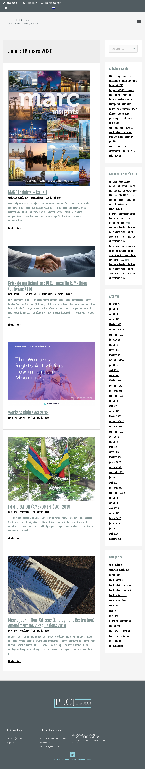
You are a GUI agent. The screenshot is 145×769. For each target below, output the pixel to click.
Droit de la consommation (121, 590)
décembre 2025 (116, 329)
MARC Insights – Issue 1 (27, 192)
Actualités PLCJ (15, 294)
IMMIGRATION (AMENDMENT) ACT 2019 (39, 506)
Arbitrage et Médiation (19, 197)
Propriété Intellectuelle (120, 631)
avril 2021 (113, 482)
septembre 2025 (117, 334)
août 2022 (114, 436)
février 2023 (115, 416)
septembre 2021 (116, 472)
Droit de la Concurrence (120, 585)
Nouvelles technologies (120, 621)
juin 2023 (113, 401)
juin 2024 (113, 365)
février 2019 (115, 538)
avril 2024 (114, 370)
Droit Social (13, 417)
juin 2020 (113, 498)
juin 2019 (113, 528)
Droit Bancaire (116, 580)
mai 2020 (113, 503)
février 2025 (115, 355)
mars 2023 (114, 411)
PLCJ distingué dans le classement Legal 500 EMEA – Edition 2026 (123, 151)
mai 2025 (113, 344)
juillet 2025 (114, 339)
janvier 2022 (115, 462)
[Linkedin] (5, 7)
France (112, 610)
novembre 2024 (116, 360)
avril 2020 (114, 508)
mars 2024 (114, 375)
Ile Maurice (36, 197)
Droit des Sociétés (32, 294)
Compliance (114, 575)
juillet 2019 (114, 523)
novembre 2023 (116, 385)
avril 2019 (113, 533)
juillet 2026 (114, 304)
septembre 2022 (117, 431)
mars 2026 (114, 319)
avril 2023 (114, 406)
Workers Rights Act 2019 (28, 412)
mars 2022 (114, 452)
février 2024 (115, 380)
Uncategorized (116, 645)
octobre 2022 (115, 426)
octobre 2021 (115, 467)
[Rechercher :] (123, 48)
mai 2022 (113, 441)
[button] (99, 8)
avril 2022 (114, 447)
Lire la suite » (14, 228)
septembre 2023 (117, 395)
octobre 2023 (115, 390)
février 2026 (115, 324)
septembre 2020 (117, 492)
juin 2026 (113, 309)
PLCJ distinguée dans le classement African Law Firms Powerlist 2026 (123, 81)
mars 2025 (114, 350)
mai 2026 (113, 314)
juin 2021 (113, 477)
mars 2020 (114, 513)
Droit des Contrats (118, 595)
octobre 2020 (115, 487)
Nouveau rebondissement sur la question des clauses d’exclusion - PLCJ (122, 218)
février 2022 (115, 457)
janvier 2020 (115, 518)
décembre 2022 (116, 421)
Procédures (25, 512)
